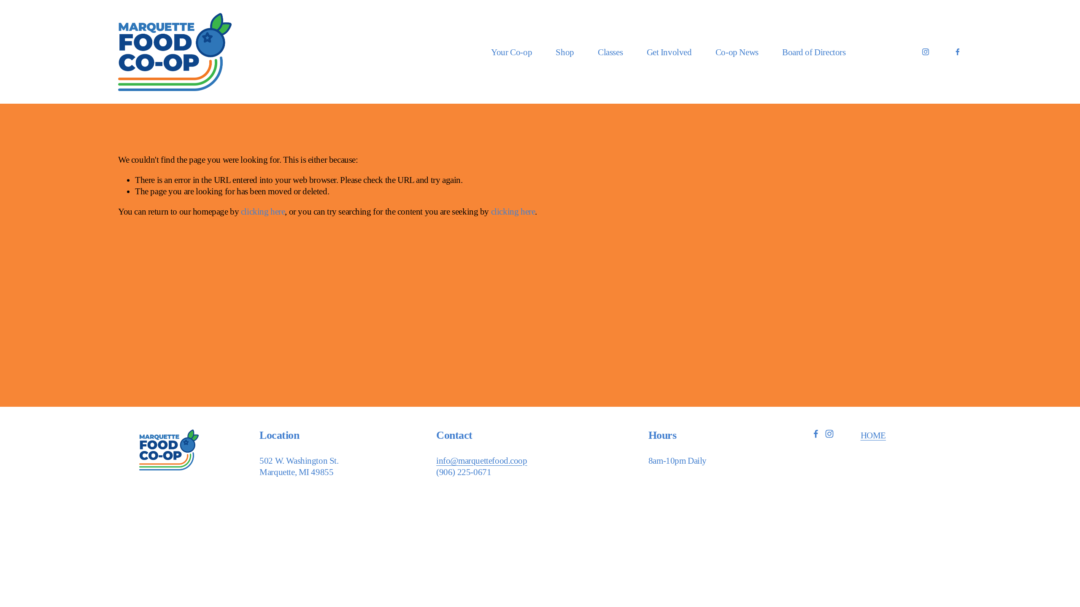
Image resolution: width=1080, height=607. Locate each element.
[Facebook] (957, 52)
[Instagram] (925, 52)
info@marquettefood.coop (481, 460)
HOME (873, 435)
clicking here (263, 211)
